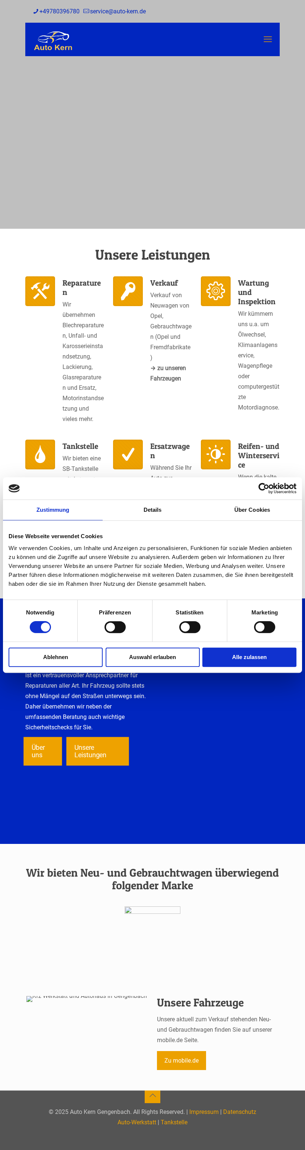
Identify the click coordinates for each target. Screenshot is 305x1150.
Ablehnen (55, 657)
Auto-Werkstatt (137, 1122)
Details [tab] (153, 510)
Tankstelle (174, 1122)
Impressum (204, 1111)
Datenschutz (239, 1111)
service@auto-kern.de (118, 11)
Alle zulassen (249, 657)
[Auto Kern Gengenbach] (53, 39)
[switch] (115, 627)
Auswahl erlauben (152, 657)
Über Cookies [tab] (252, 510)
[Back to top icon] (152, 1095)
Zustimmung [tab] (53, 510)
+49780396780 (59, 11)
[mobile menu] (267, 39)
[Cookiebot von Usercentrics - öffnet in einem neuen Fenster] (263, 488)
